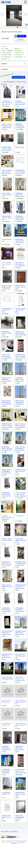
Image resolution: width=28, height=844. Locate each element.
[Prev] (4, 14)
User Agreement (21, 842)
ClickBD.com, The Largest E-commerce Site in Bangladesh (5, 2)
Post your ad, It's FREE (18, 77)
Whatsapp (21, 36)
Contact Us (7, 831)
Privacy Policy (14, 843)
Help (2, 831)
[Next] (24, 14)
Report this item (22, 82)
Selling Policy (14, 831)
